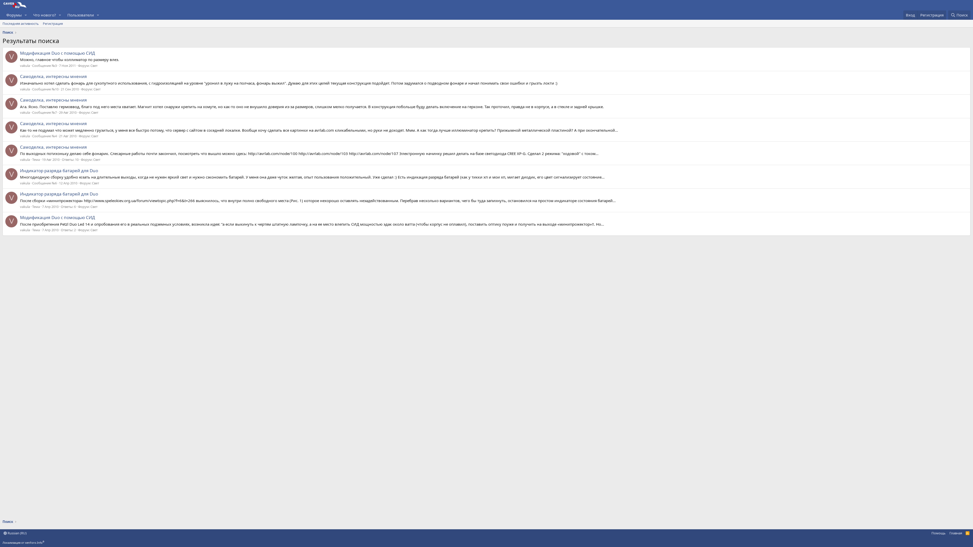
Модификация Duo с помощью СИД (57, 53)
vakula (25, 65)
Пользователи (80, 14)
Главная (955, 533)
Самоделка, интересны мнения (53, 76)
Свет (94, 65)
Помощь (938, 533)
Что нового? (44, 14)
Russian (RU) (17, 533)
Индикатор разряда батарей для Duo (59, 170)
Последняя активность (21, 23)
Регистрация (53, 23)
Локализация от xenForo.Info (23, 542)
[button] (25, 15)
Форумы (14, 14)
